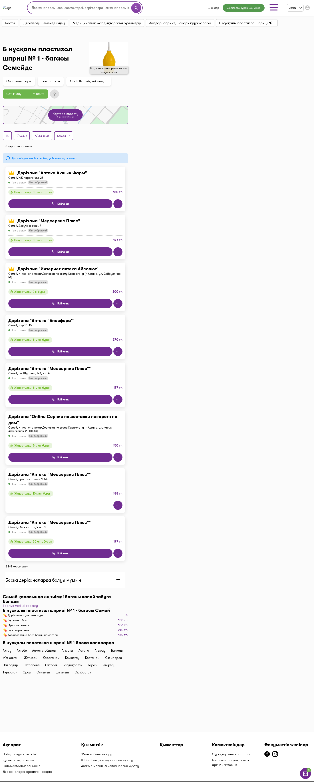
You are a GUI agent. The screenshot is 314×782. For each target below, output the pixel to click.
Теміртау (108, 665)
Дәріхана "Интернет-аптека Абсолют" (57, 269)
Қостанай (92, 657)
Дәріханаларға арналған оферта (27, 771)
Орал (27, 672)
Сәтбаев (51, 665)
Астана (83, 650)
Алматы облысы (44, 650)
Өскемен (43, 672)
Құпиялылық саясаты (18, 760)
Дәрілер (213, 8)
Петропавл (31, 665)
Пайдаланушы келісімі (20, 754)
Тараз (92, 665)
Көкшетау (72, 657)
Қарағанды (51, 657)
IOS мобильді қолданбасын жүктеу (107, 760)
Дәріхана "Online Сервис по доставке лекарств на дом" (62, 419)
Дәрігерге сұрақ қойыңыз (243, 8)
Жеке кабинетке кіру (96, 754)
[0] (305, 778)
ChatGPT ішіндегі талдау (88, 81)
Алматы (67, 650)
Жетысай (30, 657)
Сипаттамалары (18, 81)
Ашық (23, 136)
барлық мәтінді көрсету (20, 605)
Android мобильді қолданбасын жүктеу (110, 765)
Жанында (43, 136)
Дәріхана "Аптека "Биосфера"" (41, 320)
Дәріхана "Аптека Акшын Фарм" (52, 173)
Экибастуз (83, 672)
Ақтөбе (22, 650)
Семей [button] (293, 8)
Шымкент (62, 672)
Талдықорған (72, 665)
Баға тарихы (50, 81)
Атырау (100, 650)
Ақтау (7, 650)
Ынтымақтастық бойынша (22, 765)
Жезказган (11, 657)
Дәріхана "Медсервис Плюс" (48, 221)
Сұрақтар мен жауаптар (231, 754)
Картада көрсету (65, 114)
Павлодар (10, 665)
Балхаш (117, 650)
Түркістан (10, 672)
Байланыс (63, 204)
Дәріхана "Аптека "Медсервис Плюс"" (49, 368)
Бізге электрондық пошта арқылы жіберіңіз (230, 762)
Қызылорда (113, 657)
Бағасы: (62, 135)
